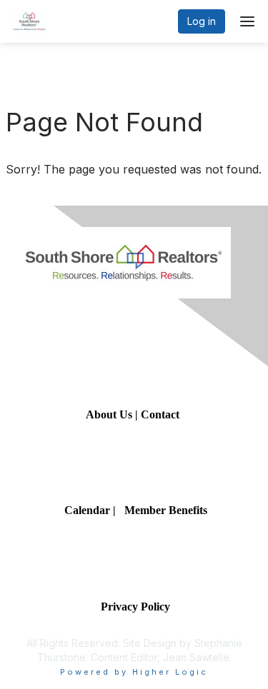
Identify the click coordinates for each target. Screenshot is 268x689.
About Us (109, 414)
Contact (161, 414)
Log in (201, 21)
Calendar (88, 510)
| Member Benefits (160, 510)
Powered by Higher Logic (134, 672)
